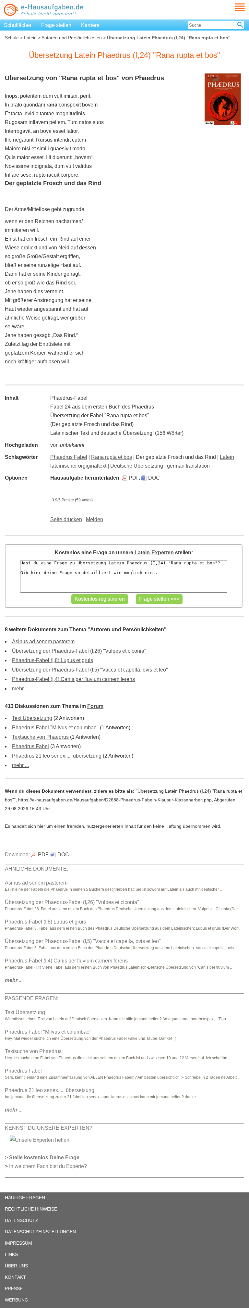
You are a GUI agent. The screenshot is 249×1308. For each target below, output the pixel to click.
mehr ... (20, 688)
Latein (30, 37)
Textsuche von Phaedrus (40, 737)
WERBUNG (16, 1299)
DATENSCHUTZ (21, 1220)
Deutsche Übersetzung (136, 466)
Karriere (90, 25)
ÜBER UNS (16, 1265)
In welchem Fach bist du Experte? (48, 1166)
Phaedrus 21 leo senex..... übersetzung (56, 756)
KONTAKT (15, 1277)
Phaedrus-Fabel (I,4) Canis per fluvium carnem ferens (73, 679)
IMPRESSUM (18, 1243)
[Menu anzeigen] (232, 7)
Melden (94, 519)
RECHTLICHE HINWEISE (31, 1209)
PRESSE (14, 1288)
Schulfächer (17, 25)
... (14, 980)
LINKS (11, 1254)
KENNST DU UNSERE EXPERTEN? (48, 1128)
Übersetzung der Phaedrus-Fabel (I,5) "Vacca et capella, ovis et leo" (90, 670)
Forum (95, 706)
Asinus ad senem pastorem (43, 641)
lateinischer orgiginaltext (78, 466)
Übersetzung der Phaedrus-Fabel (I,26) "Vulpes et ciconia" (79, 651)
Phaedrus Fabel (68, 457)
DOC (154, 478)
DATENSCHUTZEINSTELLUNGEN (40, 1231)
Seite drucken (66, 519)
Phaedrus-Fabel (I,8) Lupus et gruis (52, 660)
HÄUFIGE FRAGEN (25, 1197)
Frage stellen (56, 25)
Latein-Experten (154, 552)
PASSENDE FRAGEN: (31, 998)
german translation (188, 466)
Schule (12, 37)
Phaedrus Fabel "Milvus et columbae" (55, 727)
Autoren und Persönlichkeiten (72, 37)
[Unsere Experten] (39, 1139)
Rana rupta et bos (111, 457)
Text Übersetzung (32, 718)
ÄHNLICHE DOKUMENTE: (36, 869)
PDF (134, 478)
